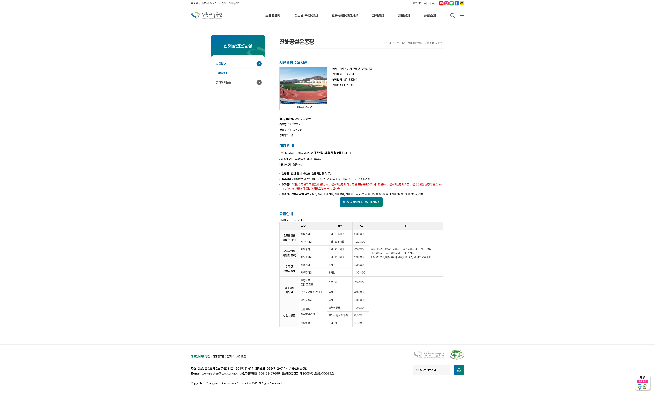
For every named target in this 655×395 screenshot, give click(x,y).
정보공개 (404, 15)
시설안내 (429, 42)
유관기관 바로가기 (426, 369)
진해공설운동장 (415, 42)
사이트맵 (241, 356)
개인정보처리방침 (200, 356)
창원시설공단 (206, 15)
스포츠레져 (273, 15)
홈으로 (194, 3)
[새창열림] (441, 3)
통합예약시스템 (209, 3)
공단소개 (430, 15)
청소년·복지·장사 (306, 15)
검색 (452, 15)
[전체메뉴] (461, 16)
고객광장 (378, 15)
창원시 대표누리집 (231, 3)
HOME (388, 42)
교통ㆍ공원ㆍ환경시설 (345, 15)
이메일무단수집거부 (223, 356)
